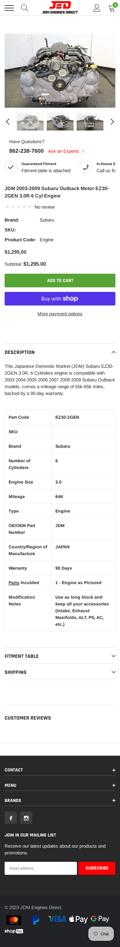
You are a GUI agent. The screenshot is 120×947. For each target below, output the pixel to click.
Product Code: (20, 239)
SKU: (10, 229)
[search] (25, 8)
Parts (14, 582)
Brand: (12, 219)
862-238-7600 (26, 151)
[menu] (9, 8)
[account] (97, 7)
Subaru (47, 219)
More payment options (60, 313)
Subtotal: (13, 264)
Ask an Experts (64, 151)
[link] (30, 122)
